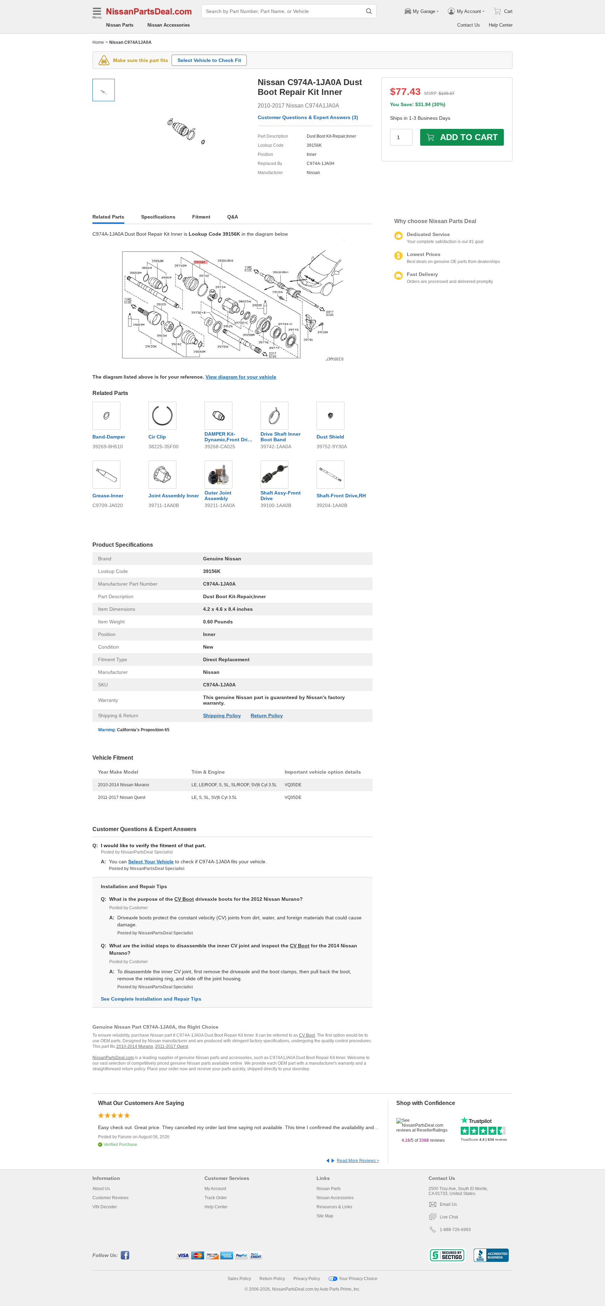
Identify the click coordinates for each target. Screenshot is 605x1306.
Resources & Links (334, 1206)
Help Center (501, 25)
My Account (215, 1188)
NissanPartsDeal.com (113, 1057)
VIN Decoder (104, 1206)
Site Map (325, 1216)
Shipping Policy (222, 715)
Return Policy (267, 715)
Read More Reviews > (358, 1160)
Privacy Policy (306, 1278)
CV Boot (184, 899)
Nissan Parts (119, 25)
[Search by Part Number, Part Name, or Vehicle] (369, 11)
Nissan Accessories (168, 25)
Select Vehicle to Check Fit (209, 60)
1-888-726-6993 (455, 1229)
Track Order (215, 1197)
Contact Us (468, 25)
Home (98, 42)
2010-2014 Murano (134, 1046)
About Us (101, 1188)
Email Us (448, 1204)
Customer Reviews (110, 1197)
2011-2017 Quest (171, 1046)
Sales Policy (239, 1278)
